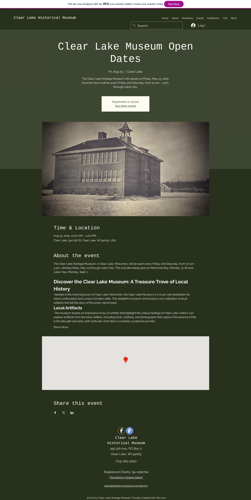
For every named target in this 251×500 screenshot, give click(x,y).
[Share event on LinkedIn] (72, 412)
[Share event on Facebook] (55, 412)
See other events (125, 105)
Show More (61, 327)
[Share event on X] (63, 412)
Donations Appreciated (126, 477)
